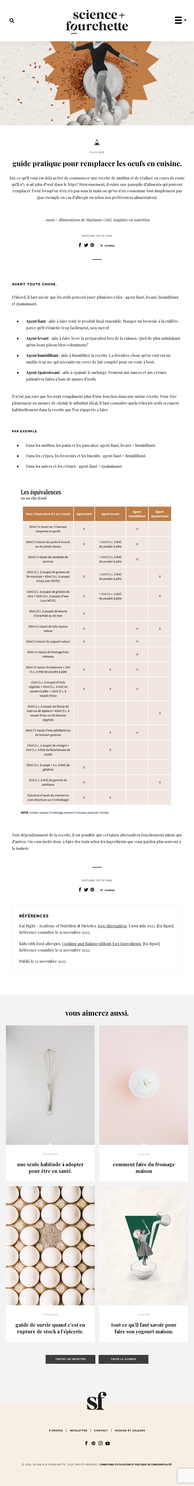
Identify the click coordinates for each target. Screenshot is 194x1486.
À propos (56, 1430)
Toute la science (123, 1359)
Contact (101, 1430)
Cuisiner (97, 152)
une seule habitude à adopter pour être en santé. (50, 1167)
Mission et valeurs (130, 1430)
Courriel (109, 246)
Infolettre (78, 1430)
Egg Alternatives (112, 925)
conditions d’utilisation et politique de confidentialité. (136, 1464)
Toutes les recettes (70, 1359)
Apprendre (50, 1154)
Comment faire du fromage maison (144, 1167)
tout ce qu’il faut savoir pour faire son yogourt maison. (143, 1328)
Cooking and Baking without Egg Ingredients (101, 943)
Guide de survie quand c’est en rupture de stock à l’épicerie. (50, 1328)
